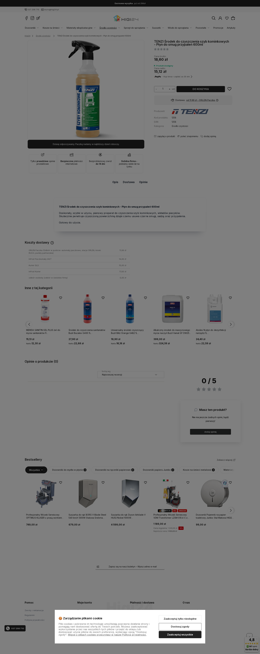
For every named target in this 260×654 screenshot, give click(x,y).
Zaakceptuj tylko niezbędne (180, 618)
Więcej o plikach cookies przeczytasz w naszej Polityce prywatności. (107, 634)
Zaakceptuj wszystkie (180, 634)
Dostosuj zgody (180, 626)
